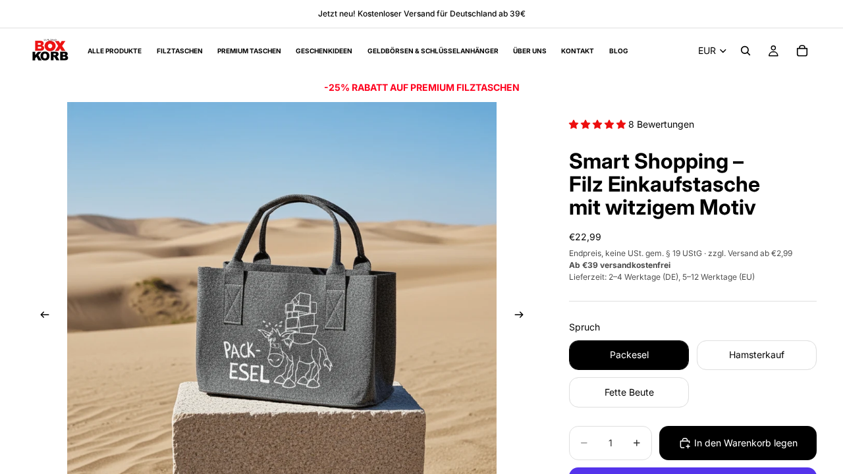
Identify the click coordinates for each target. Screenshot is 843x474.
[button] (598, 124)
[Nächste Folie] (522, 316)
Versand (743, 253)
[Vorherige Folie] (40, 316)
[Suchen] (745, 50)
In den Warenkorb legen (746, 442)
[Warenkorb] (802, 50)
